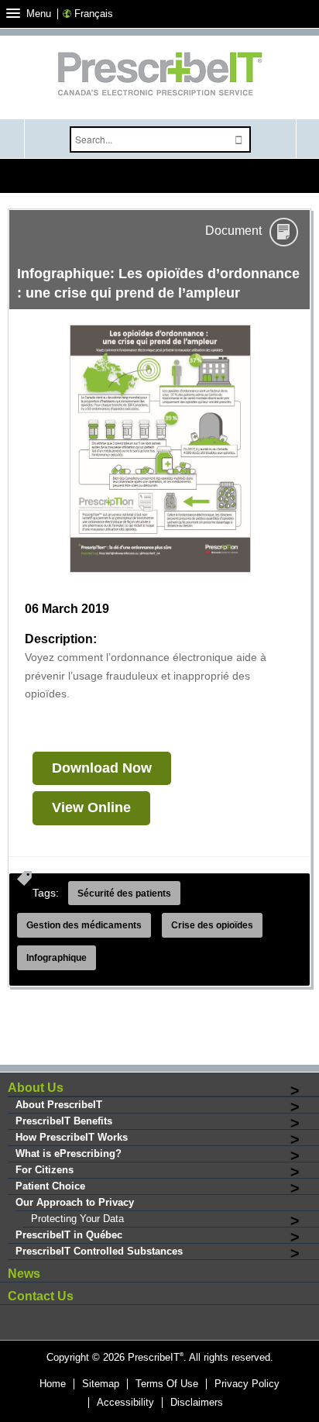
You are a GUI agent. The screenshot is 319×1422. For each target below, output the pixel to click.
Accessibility (125, 1402)
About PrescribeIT (58, 1104)
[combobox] (148, 139)
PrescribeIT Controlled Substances (99, 1251)
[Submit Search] (239, 140)
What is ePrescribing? (68, 1153)
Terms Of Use (166, 1384)
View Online (91, 807)
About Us (35, 1087)
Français (93, 13)
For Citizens (44, 1170)
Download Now (102, 768)
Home (52, 1384)
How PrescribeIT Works (71, 1137)
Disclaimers (196, 1402)
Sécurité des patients (124, 893)
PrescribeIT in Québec (68, 1235)
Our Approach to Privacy (74, 1202)
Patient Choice (50, 1186)
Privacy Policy (247, 1384)
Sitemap (100, 1384)
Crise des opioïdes (212, 925)
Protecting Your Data (77, 1218)
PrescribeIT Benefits (63, 1121)
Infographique (56, 957)
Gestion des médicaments (84, 925)
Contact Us (41, 1296)
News (24, 1273)
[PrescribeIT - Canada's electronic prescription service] (159, 75)
